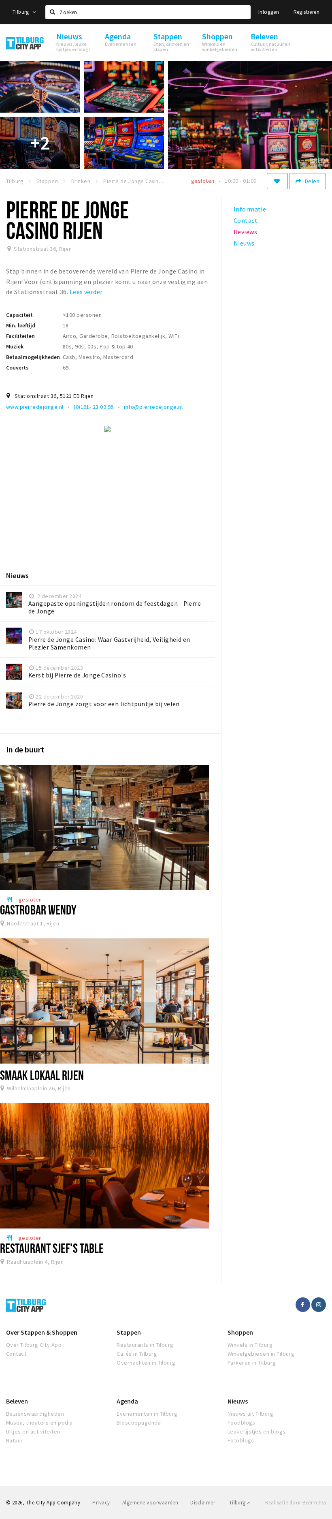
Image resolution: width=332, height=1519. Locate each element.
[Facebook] (303, 1304)
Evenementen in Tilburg (147, 1413)
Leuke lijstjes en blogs (257, 1431)
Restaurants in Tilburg (145, 1344)
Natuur (14, 1440)
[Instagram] (318, 1304)
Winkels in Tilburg (250, 1344)
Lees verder (86, 292)
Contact (16, 1353)
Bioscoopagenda (139, 1422)
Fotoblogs (241, 1440)
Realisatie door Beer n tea (295, 1502)
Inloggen (268, 12)
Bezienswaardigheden (35, 1413)
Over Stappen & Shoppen (41, 1332)
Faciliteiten (20, 336)
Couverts (17, 367)
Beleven (17, 1401)
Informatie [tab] (250, 209)
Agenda (127, 1401)
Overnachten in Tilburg (146, 1362)
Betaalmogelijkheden (33, 357)
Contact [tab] (246, 220)
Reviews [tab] (245, 232)
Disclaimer (202, 1502)
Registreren (306, 12)
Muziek (14, 346)
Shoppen (240, 1332)
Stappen (129, 1332)
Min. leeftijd (20, 325)
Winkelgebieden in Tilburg (261, 1353)
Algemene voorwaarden (150, 1502)
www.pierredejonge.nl (35, 406)
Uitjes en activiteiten (33, 1431)
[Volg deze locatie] (277, 181)
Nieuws (238, 1401)
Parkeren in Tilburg (252, 1362)
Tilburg (21, 12)
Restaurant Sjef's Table (52, 1248)
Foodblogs (241, 1422)
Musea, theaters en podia (39, 1422)
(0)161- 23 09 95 (94, 406)
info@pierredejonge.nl (153, 406)
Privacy (101, 1502)
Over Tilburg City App (34, 1344)
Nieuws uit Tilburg (251, 1413)
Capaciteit (19, 314)
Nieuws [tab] (244, 243)
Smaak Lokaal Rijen (42, 1075)
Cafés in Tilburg (137, 1353)
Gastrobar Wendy (38, 910)
